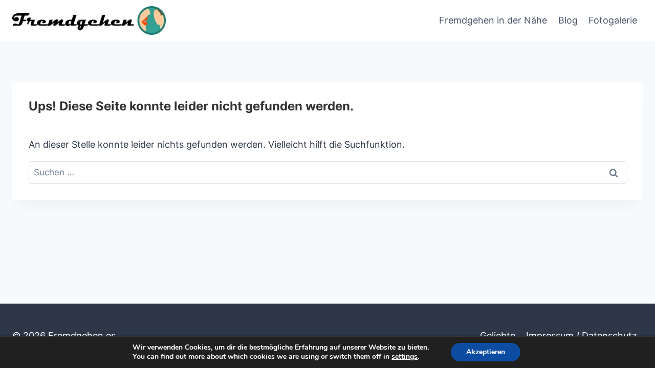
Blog (568, 20)
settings (404, 356)
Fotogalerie (612, 20)
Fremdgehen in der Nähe (493, 20)
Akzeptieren (485, 352)
